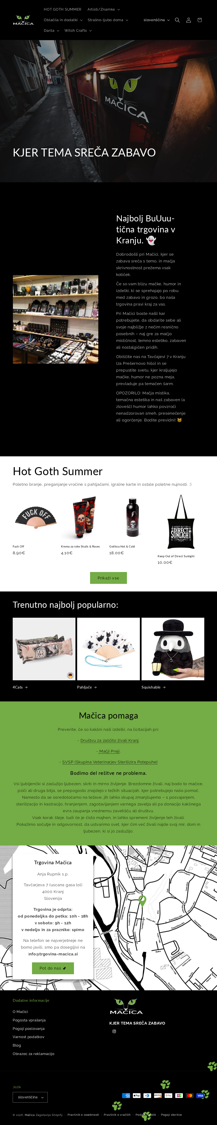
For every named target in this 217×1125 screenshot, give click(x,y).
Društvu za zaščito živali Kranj (110, 740)
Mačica (30, 1115)
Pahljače (84, 687)
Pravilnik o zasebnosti (83, 1114)
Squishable (151, 687)
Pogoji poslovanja (29, 1028)
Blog (17, 1045)
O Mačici (20, 1012)
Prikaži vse (108, 578)
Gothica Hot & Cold (122, 546)
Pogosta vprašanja (29, 1020)
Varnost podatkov (29, 1037)
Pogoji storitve (171, 1114)
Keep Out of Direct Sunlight (176, 556)
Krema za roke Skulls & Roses (80, 546)
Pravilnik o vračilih (117, 1114)
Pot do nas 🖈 (53, 968)
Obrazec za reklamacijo (33, 1054)
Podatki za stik (146, 1114)
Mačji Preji (109, 751)
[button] (103, 9)
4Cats (18, 687)
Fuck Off (18, 546)
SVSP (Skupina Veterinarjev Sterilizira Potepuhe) (110, 762)
